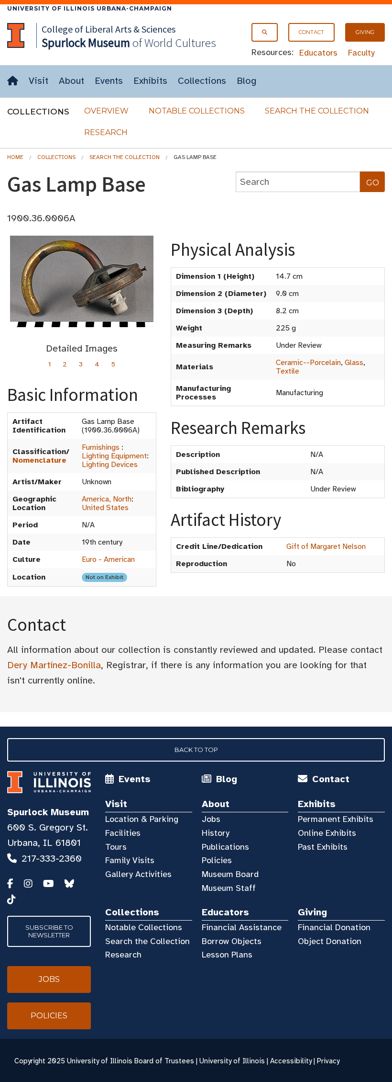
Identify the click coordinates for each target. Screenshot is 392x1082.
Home (15, 157)
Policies (217, 860)
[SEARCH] (264, 32)
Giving (365, 32)
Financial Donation (334, 927)
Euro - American (108, 559)
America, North (106, 499)
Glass (354, 362)
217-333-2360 (52, 859)
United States (105, 508)
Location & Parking (141, 819)
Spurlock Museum (48, 812)
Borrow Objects (231, 941)
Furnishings (101, 447)
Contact (311, 32)
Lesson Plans (227, 954)
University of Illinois (232, 1061)
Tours (116, 847)
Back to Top (196, 749)
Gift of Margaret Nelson (326, 546)
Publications (225, 847)
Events (109, 81)
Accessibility (291, 1061)
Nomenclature (39, 460)
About (71, 81)
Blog (246, 81)
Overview (106, 110)
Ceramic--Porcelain (308, 362)
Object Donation (329, 941)
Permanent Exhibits (335, 819)
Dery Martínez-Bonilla (54, 665)
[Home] (12, 81)
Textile (287, 371)
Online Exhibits (327, 833)
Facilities (123, 833)
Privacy (328, 1061)
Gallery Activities (138, 874)
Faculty (361, 52)
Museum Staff (229, 888)
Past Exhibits (323, 847)
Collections (202, 81)
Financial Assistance (242, 927)
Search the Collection (317, 110)
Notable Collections (197, 110)
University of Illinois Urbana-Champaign (89, 8)
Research (106, 132)
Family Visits (129, 860)
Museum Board (230, 874)
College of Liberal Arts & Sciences (108, 29)
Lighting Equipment (114, 456)
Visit (38, 81)
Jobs (211, 819)
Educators (318, 52)
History (215, 833)
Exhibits (150, 81)
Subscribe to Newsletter (49, 931)
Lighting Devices (110, 464)
